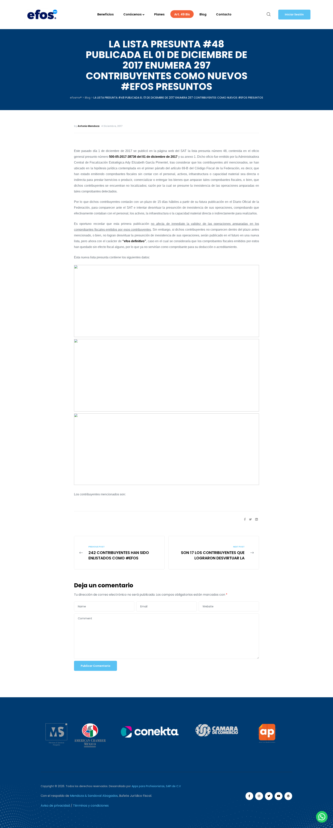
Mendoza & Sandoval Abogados (94, 795)
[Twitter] (269, 796)
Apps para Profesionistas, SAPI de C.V (156, 786)
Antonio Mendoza (88, 126)
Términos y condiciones (91, 805)
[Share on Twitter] (250, 519)
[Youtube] (279, 796)
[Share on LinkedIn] (256, 519)
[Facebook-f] (249, 796)
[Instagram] (259, 796)
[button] (294, 15)
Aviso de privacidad (55, 805)
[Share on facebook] (245, 519)
